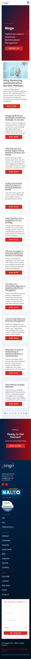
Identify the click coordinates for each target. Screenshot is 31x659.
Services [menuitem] (5, 532)
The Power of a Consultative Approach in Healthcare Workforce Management (15, 287)
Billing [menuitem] (3, 554)
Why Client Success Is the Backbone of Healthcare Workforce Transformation (14, 353)
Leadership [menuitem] (5, 581)
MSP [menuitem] (3, 522)
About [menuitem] (4, 573)
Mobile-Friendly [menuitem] (6, 549)
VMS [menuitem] (3, 518)
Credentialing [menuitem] (6, 540)
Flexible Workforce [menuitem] (8, 527)
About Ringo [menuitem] (5, 576)
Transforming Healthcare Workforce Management (15, 320)
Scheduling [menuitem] (5, 567)
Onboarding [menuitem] (5, 545)
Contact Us (14, 48)
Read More (11, 106)
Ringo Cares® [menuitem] (6, 585)
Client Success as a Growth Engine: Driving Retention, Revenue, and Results (15, 151)
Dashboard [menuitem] (5, 536)
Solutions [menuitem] (6, 514)
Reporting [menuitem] (5, 563)
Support (14, 649)
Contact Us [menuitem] (5, 594)
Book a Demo (15, 446)
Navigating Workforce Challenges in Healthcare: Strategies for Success (15, 118)
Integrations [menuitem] (5, 558)
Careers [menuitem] (4, 590)
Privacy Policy (6, 649)
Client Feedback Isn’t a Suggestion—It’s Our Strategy (14, 220)
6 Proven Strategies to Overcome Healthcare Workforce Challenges (14, 253)
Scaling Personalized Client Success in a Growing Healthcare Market (13, 186)
